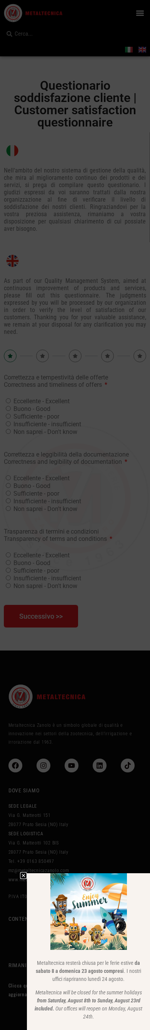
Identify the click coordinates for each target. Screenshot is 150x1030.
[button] (23, 875)
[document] (75, 515)
